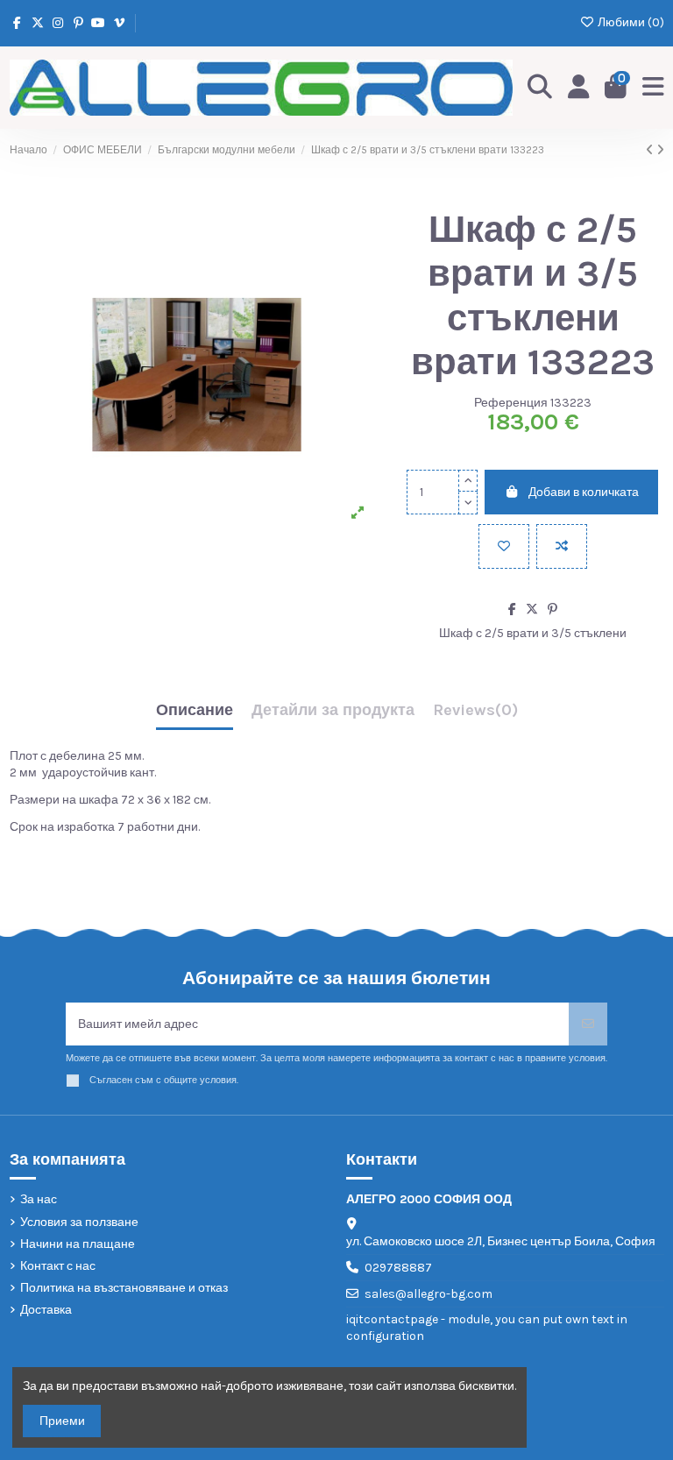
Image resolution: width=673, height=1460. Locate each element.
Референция (511, 402)
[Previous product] (651, 150)
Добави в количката (583, 492)
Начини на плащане (77, 1244)
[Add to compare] (561, 546)
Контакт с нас (58, 1265)
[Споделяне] (512, 609)
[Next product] (660, 150)
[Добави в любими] (503, 546)
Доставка (46, 1309)
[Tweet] (532, 609)
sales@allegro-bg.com (428, 1293)
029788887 (398, 1267)
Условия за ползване (79, 1222)
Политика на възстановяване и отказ (124, 1287)
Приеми (62, 1421)
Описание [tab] (194, 710)
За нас (38, 1199)
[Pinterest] (552, 609)
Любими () (629, 22)
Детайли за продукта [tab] (332, 710)
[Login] (579, 87)
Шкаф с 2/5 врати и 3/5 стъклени (533, 633)
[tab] (475, 714)
